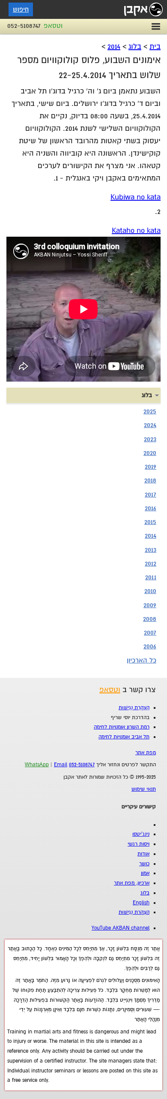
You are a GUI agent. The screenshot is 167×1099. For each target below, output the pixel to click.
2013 (150, 549)
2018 (150, 480)
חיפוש (21, 9)
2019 (150, 466)
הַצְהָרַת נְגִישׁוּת (134, 708)
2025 (149, 411)
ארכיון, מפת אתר (131, 883)
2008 (149, 618)
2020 (149, 453)
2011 (150, 577)
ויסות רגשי (138, 844)
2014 (113, 46)
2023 (150, 439)
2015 (150, 522)
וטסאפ (53, 25)
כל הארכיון (141, 660)
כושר (144, 864)
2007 (150, 632)
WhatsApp (37, 765)
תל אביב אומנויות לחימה (123, 737)
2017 (150, 494)
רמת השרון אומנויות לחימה (121, 727)
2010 (150, 591)
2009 (149, 605)
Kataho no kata (136, 230)
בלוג (134, 46)
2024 (150, 425)
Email (60, 765)
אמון (145, 873)
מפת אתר (145, 753)
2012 (150, 563)
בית (155, 46)
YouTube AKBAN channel (120, 928)
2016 (150, 508)
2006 (149, 646)
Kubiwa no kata (135, 197)
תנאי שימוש (143, 789)
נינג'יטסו (140, 834)
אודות (143, 854)
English (141, 903)
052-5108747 (24, 25)
